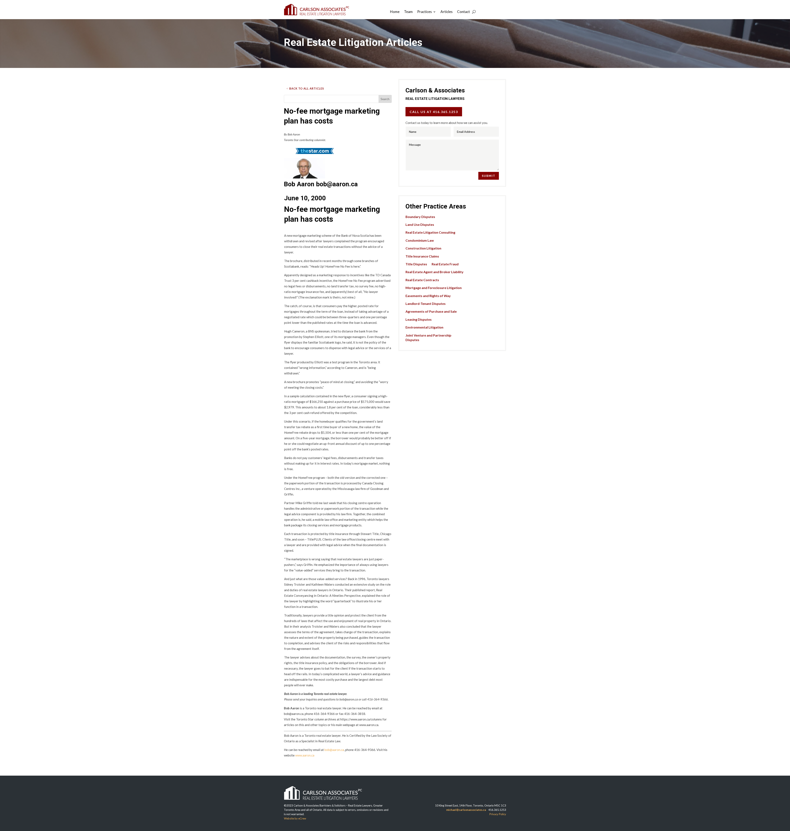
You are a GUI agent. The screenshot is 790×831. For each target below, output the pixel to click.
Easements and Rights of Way (428, 296)
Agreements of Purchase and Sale (431, 311)
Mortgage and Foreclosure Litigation (433, 288)
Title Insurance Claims (422, 256)
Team (408, 12)
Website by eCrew (295, 818)
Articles (446, 12)
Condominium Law (419, 240)
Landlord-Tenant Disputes (425, 303)
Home (395, 12)
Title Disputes (416, 264)
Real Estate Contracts (422, 280)
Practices (424, 12)
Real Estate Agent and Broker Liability (434, 272)
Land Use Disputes (419, 224)
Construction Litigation (423, 248)
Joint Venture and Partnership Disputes (428, 337)
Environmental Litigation (424, 327)
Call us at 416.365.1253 (434, 112)
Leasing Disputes (418, 319)
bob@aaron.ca (334, 750)
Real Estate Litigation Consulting (430, 232)
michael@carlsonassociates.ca (466, 809)
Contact (463, 12)
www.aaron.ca (304, 755)
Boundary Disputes (420, 217)
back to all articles (306, 88)
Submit (488, 175)
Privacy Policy (497, 814)
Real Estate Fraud (445, 264)
